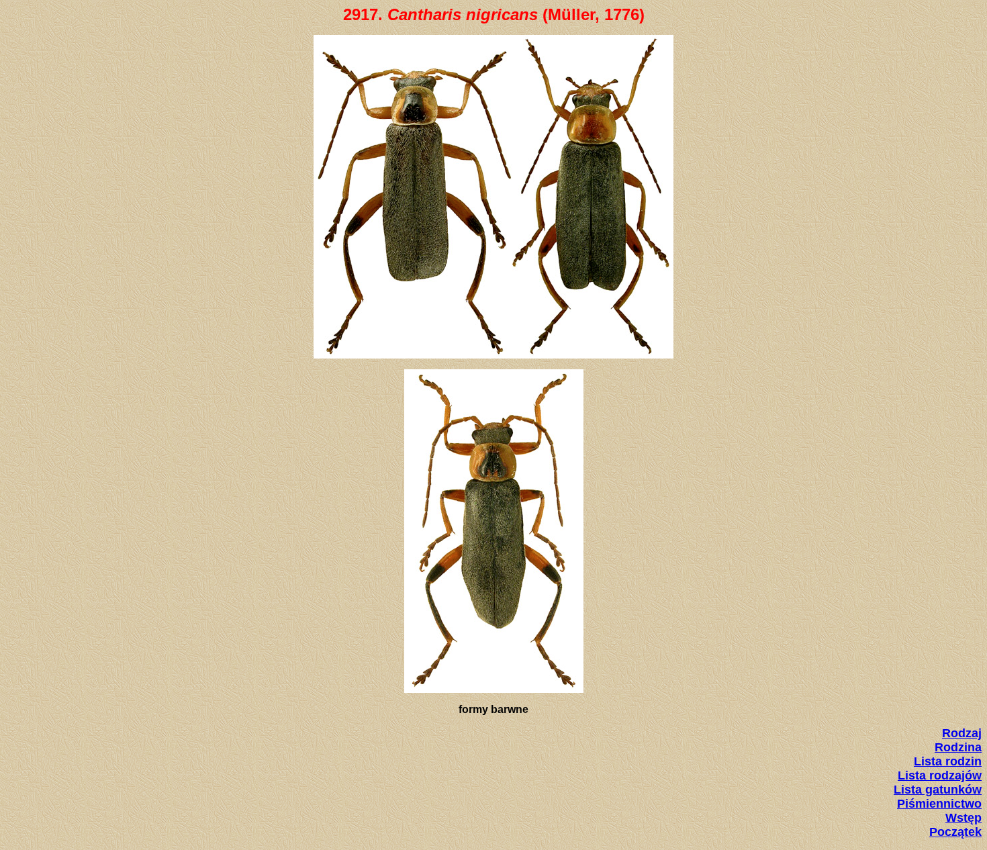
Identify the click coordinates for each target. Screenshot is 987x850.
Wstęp (963, 817)
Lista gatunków (938, 789)
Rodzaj (962, 733)
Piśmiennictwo (939, 803)
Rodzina (958, 747)
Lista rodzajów (940, 775)
